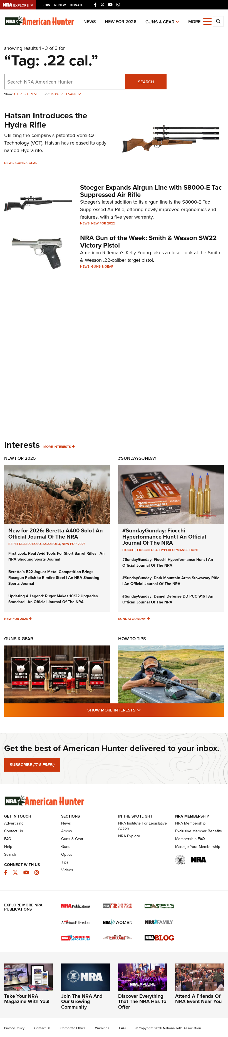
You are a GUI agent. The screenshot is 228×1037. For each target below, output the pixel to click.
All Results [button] (23, 94)
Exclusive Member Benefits (198, 831)
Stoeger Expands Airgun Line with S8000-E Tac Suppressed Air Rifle (151, 191)
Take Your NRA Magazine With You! (26, 998)
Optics (66, 854)
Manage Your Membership (197, 847)
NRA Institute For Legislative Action (142, 825)
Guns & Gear (159, 22)
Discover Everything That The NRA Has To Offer (142, 1001)
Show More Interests (144, 710)
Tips (64, 862)
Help (8, 847)
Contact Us (13, 831)
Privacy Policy (14, 1028)
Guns (65, 847)
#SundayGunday (137, 458)
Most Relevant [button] (64, 94)
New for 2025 (16, 618)
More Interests (57, 446)
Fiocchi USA (147, 549)
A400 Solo (51, 543)
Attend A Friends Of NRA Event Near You (198, 998)
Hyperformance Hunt (179, 549)
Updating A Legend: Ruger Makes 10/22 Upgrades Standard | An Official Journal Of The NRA (53, 599)
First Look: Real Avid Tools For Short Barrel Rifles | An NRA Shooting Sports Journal (56, 556)
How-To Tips (132, 638)
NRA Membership (190, 823)
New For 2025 (20, 458)
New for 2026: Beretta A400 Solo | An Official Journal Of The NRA (55, 533)
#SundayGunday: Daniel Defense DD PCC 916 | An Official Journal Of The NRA (167, 599)
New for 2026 (121, 21)
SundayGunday (132, 618)
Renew (60, 5)
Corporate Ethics (72, 1028)
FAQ (7, 839)
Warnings (102, 1028)
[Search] (218, 21)
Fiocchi (128, 549)
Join (46, 5)
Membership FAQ (190, 839)
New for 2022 (103, 223)
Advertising (14, 823)
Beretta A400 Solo (24, 543)
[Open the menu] (207, 21)
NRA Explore (129, 836)
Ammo (66, 831)
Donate (76, 5)
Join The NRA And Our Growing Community (82, 1001)
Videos (67, 870)
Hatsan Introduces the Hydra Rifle (45, 120)
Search (146, 82)
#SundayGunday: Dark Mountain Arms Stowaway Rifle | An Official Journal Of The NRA (170, 581)
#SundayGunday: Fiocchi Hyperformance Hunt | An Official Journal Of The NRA (164, 536)
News (89, 21)
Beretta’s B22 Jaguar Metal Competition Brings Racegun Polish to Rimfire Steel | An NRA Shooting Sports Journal (53, 577)
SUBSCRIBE (32, 765)
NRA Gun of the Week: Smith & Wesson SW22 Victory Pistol (148, 241)
